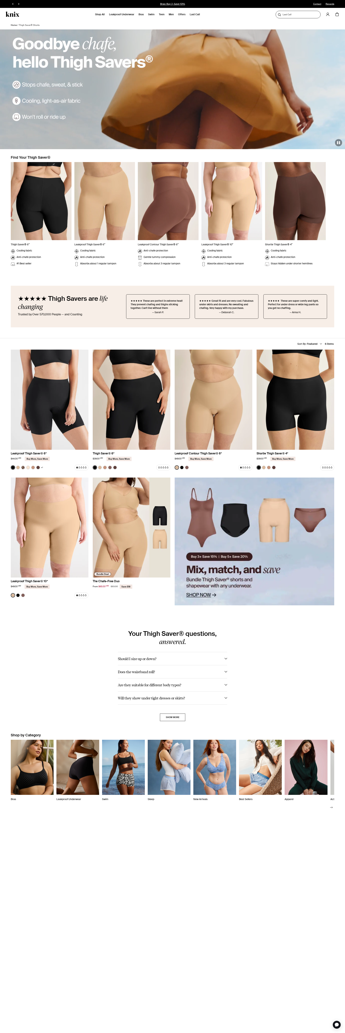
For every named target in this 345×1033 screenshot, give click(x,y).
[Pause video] (338, 142)
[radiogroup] (27, 467)
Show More (172, 717)
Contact (317, 4)
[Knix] (12, 14)
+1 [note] (42, 467)
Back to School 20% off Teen (172, 4)
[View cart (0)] (337, 14)
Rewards (330, 4)
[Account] (327, 14)
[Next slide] (331, 807)
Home (14, 25)
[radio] (13, 467)
